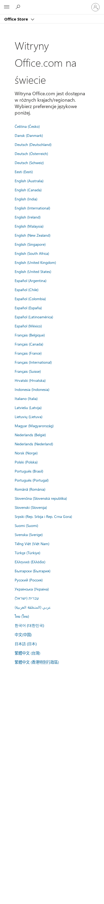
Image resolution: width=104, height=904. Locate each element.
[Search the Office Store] (18, 7)
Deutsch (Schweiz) (29, 162)
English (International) (32, 208)
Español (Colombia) (30, 298)
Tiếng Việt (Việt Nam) (32, 543)
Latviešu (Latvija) (28, 407)
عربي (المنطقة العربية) (33, 607)
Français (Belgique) (30, 335)
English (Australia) (29, 180)
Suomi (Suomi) (26, 525)
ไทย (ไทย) (22, 616)
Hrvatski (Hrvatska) (30, 380)
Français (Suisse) (28, 371)
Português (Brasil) (29, 471)
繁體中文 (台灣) (27, 653)
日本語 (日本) (26, 643)
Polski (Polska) (26, 462)
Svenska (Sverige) (29, 534)
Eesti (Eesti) (24, 171)
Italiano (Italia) (26, 398)
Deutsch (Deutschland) (33, 144)
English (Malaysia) (29, 226)
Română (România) (30, 489)
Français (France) (28, 353)
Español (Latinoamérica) (34, 316)
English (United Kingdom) (35, 262)
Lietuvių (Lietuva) (28, 416)
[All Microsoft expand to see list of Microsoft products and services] (6, 7)
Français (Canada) (29, 344)
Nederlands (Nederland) (34, 443)
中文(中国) (23, 634)
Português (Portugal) (32, 480)
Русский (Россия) (29, 579)
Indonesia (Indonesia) (32, 389)
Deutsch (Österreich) (31, 153)
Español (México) (28, 325)
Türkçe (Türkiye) (27, 552)
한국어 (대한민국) (29, 625)
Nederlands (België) (30, 434)
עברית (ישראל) (27, 598)
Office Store (16, 19)
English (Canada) (28, 189)
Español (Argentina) (30, 280)
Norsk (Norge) (26, 452)
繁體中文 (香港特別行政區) (37, 662)
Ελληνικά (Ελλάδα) (30, 561)
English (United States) (33, 271)
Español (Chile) (26, 289)
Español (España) (28, 307)
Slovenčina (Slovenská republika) (41, 498)
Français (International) (33, 362)
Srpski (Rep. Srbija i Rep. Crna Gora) (43, 516)
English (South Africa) (32, 253)
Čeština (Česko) (27, 126)
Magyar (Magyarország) (34, 425)
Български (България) (32, 570)
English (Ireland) (28, 217)
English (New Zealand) (32, 235)
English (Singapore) (30, 244)
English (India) (26, 198)
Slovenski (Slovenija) (31, 507)
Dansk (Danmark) (29, 135)
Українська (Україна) (32, 589)
